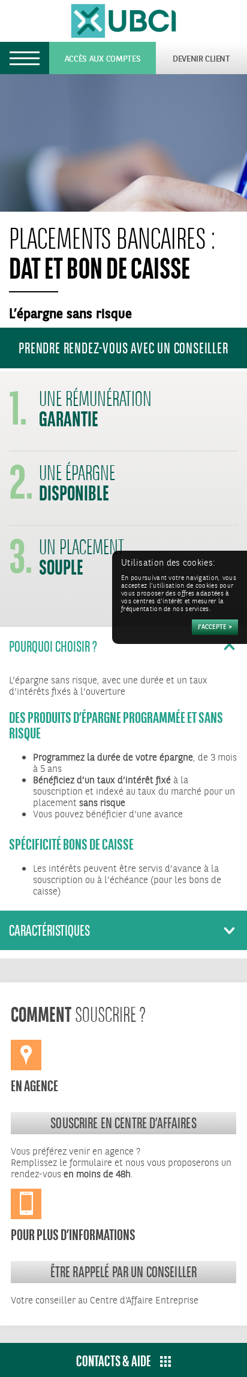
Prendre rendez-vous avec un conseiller (123, 348)
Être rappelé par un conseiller (123, 1271)
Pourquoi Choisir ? (53, 646)
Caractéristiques (49, 930)
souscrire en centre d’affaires (123, 1122)
